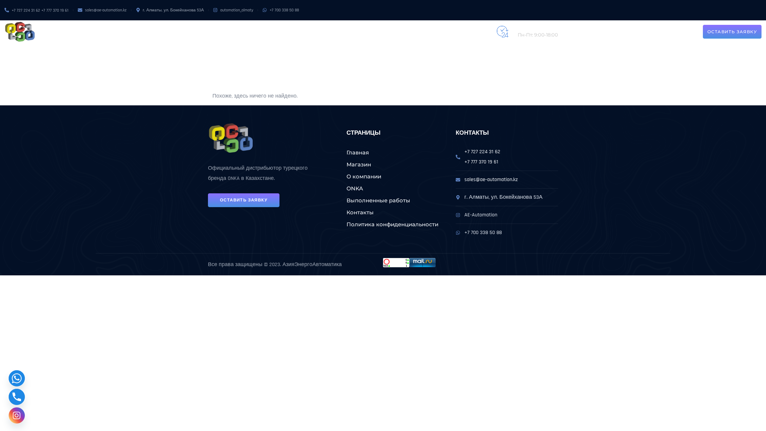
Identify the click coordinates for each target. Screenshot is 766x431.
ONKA (282, 31)
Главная (357, 152)
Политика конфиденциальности (392, 224)
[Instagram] (17, 415)
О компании (257, 31)
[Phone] (17, 397)
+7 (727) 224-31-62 (537, 28)
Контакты (396, 31)
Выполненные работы (350, 31)
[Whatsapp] (17, 378)
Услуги (301, 31)
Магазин (227, 31)
